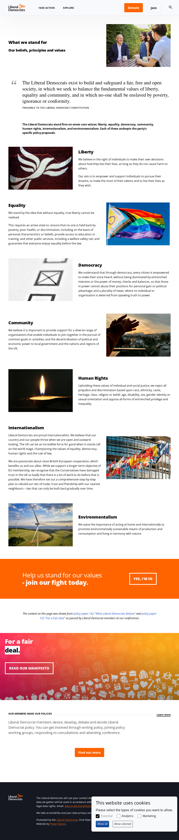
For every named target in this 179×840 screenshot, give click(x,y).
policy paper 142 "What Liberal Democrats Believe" (104, 613)
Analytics (127, 816)
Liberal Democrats (67, 819)
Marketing (149, 816)
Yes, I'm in (143, 578)
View (89, 666)
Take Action (46, 7)
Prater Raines (58, 823)
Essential (107, 816)
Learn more (164, 714)
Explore (68, 7)
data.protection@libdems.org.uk (83, 806)
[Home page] (17, 7)
